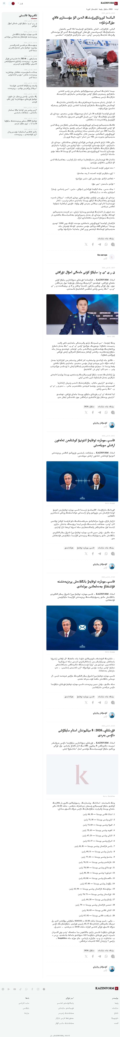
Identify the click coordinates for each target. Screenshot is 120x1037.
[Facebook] (93, 245)
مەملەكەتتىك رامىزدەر (66, 1018)
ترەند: (116, 10)
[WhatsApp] (106, 245)
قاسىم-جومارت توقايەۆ (85, 548)
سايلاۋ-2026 (89, 407)
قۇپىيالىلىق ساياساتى (66, 1013)
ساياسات (115, 1013)
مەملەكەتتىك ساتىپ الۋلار (64, 1028)
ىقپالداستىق (69, 548)
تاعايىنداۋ (95, 9)
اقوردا (88, 9)
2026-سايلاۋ (108, 9)
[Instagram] (113, 245)
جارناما (26, 1018)
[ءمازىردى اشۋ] (4, 3)
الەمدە (116, 1028)
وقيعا (100, 9)
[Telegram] (99, 245)
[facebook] (32, 994)
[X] (86, 245)
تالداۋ (116, 1018)
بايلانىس (26, 1013)
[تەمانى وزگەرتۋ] (11, 3)
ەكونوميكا (114, 1023)
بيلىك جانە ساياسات (106, 239)
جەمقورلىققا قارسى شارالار (65, 1023)
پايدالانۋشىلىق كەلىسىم (65, 1008)
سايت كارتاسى (24, 1008)
